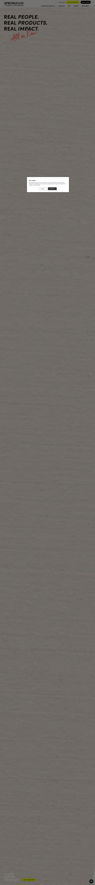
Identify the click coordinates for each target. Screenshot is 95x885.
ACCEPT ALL (52, 188)
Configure (43, 188)
